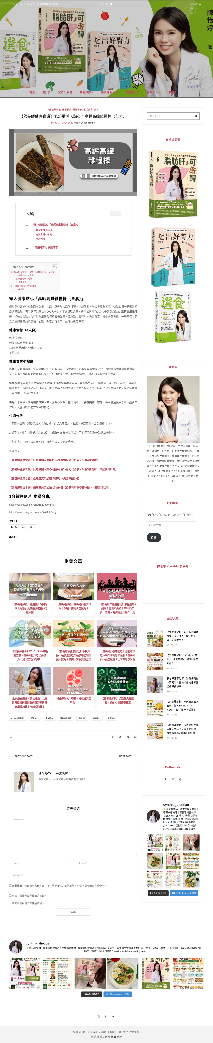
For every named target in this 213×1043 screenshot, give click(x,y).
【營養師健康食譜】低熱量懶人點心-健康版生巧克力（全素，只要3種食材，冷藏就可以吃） (63, 469)
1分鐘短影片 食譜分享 (24, 286)
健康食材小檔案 (25, 279)
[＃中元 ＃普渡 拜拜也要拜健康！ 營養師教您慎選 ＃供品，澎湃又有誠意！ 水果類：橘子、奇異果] (191, 861)
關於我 (46, 92)
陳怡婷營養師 (65, 718)
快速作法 (22, 282)
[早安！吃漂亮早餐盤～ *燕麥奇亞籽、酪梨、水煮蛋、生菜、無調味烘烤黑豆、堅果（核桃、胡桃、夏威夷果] (155, 861)
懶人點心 (49, 718)
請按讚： (22, 289)
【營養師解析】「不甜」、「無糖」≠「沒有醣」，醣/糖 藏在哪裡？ (182, 659)
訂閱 (154, 537)
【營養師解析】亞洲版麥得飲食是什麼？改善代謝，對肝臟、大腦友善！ (183, 636)
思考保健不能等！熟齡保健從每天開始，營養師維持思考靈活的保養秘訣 (183, 682)
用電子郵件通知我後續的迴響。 (29, 895)
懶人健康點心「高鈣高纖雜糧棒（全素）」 (35, 272)
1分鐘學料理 (54, 110)
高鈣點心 (111, 718)
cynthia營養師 (17, 718)
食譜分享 (82, 718)
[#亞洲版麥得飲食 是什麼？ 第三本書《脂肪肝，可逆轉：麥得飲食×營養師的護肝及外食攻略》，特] (173, 842)
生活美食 (88, 110)
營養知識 (85, 92)
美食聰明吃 (108, 92)
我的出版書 (65, 92)
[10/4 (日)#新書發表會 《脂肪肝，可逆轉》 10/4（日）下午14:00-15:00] (155, 842)
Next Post (125, 756)
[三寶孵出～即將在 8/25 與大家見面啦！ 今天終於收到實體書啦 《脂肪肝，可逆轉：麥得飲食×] (173, 861)
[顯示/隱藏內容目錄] (53, 267)
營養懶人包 (132, 92)
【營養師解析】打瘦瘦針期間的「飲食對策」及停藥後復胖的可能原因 (29, 608)
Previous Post (24, 756)
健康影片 (152, 92)
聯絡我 (172, 92)
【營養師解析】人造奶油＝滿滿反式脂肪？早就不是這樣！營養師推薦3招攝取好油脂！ (183, 728)
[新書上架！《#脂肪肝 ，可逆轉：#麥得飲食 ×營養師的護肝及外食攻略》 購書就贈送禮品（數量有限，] (191, 842)
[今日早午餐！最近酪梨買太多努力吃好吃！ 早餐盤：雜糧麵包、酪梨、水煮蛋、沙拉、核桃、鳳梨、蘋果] (191, 879)
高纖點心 (96, 718)
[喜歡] (11, 737)
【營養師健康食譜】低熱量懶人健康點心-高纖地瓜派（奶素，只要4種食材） (54, 460)
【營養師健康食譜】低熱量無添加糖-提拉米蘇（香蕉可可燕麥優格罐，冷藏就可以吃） (60, 487)
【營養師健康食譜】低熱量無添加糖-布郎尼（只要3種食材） (45, 478)
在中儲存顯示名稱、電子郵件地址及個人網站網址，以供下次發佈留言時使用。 (59, 885)
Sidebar (194, 4)
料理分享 (77, 110)
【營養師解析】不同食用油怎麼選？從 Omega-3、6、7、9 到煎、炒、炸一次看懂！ (183, 705)
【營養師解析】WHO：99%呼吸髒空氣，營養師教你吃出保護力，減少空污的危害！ (30, 655)
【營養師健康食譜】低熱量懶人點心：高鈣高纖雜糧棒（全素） (73, 116)
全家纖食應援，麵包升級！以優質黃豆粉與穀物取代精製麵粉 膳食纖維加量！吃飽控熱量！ (30, 702)
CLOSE (115, 213)
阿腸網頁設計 (113, 1036)
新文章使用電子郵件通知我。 (28, 903)
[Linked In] (135, 737)
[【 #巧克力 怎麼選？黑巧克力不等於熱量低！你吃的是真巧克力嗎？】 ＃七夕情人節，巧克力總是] (155, 879)
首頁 (32, 92)
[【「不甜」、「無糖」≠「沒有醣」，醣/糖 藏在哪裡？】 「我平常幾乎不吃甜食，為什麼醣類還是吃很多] (173, 879)
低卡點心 (34, 718)
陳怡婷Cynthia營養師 (85, 123)
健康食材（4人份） (26, 275)
